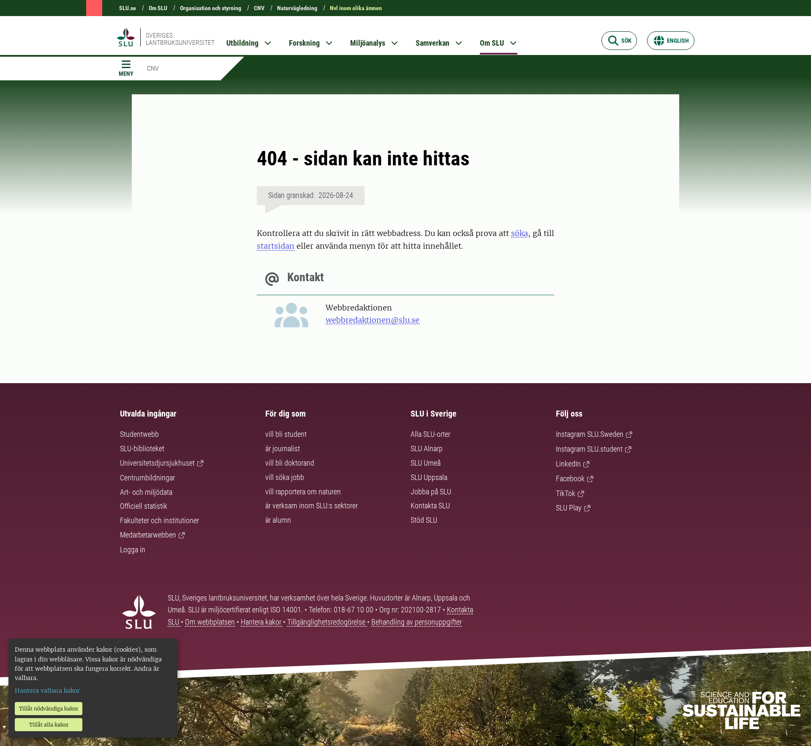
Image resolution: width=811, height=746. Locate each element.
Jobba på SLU (431, 491)
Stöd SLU (424, 520)
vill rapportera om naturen (303, 491)
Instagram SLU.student (589, 448)
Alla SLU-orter (430, 434)
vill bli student (286, 434)
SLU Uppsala (429, 477)
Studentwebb (139, 434)
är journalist (282, 448)
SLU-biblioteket (142, 448)
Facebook (570, 478)
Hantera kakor (262, 621)
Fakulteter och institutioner (159, 520)
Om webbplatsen (210, 621)
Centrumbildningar (147, 477)
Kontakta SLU (430, 505)
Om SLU (158, 8)
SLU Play (569, 507)
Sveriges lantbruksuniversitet (180, 39)
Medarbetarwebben (148, 534)
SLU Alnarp (427, 448)
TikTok (565, 493)
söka (519, 233)
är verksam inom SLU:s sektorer (311, 505)
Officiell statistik (143, 506)
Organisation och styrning (210, 8)
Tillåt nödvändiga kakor (48, 708)
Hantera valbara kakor (47, 690)
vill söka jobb (284, 477)
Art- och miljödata (146, 492)
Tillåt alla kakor (48, 724)
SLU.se (127, 8)
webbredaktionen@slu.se (372, 320)
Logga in (132, 549)
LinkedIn (568, 463)
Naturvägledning (297, 8)
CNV (259, 8)
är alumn (278, 520)
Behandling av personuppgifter (416, 621)
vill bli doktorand (289, 462)
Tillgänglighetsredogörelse (327, 621)
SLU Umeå (426, 462)
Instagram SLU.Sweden (589, 434)
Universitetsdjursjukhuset (157, 462)
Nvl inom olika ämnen (356, 8)
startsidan (275, 246)
